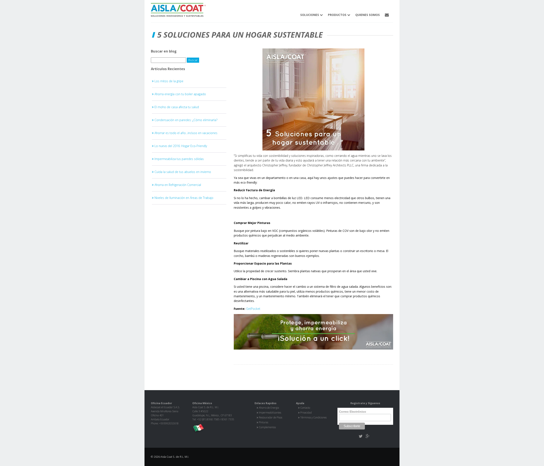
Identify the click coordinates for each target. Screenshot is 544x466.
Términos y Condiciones (313, 417)
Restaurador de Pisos (270, 417)
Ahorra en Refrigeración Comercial (177, 185)
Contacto (305, 407)
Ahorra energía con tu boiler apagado (180, 94)
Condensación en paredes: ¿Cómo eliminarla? (185, 120)
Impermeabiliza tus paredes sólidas (179, 159)
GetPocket (253, 309)
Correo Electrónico (352, 411)
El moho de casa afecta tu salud (176, 107)
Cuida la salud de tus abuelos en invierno (182, 172)
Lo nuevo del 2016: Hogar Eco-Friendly (180, 146)
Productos (337, 15)
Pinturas (263, 422)
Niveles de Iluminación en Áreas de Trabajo (183, 198)
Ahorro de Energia (269, 407)
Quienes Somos (367, 15)
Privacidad (306, 412)
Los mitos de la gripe (168, 81)
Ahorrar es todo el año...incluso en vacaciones (185, 133)
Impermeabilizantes (270, 412)
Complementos (267, 427)
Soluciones (310, 15)
